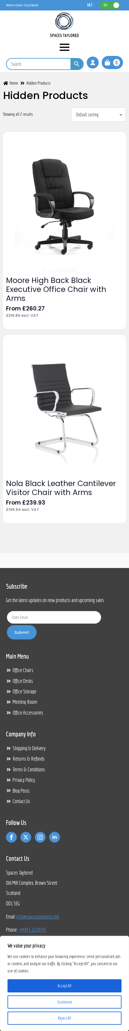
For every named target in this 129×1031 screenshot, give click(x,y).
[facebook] (11, 837)
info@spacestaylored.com (37, 916)
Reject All (64, 1018)
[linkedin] (54, 837)
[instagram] (40, 837)
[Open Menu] (64, 47)
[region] (64, 983)
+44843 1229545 (32, 930)
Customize (64, 1002)
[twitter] (25, 837)
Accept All (64, 985)
